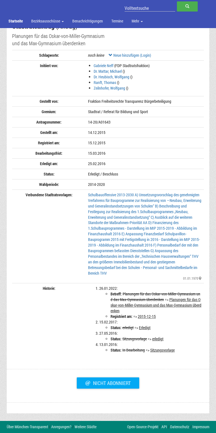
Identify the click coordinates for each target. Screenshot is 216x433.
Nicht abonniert (108, 382)
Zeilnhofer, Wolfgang (109, 88)
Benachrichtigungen (87, 21)
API (164, 426)
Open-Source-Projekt (142, 426)
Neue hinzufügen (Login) (131, 55)
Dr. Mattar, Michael (108, 71)
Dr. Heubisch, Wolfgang (111, 76)
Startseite (15, 21)
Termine (117, 21)
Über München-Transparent (27, 426)
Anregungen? (61, 426)
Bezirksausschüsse (46, 21)
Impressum (200, 426)
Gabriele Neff (103, 65)
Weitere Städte (85, 426)
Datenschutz (179, 426)
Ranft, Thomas (105, 82)
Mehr (136, 21)
